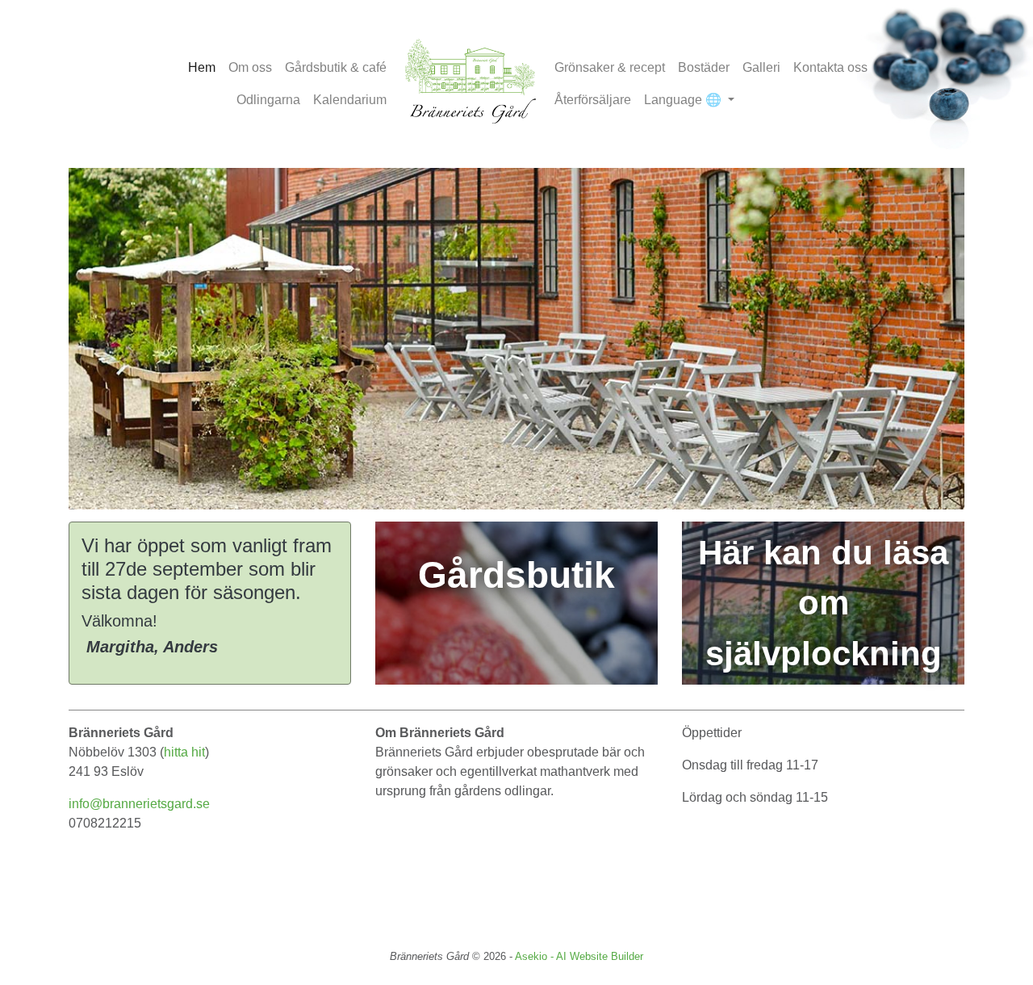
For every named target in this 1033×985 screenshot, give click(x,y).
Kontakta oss (830, 67)
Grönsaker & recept (609, 67)
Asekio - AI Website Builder (579, 956)
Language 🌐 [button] (684, 100)
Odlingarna (268, 100)
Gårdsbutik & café (336, 67)
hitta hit (184, 752)
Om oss (250, 67)
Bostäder (704, 67)
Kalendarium (350, 100)
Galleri (761, 67)
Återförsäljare (592, 100)
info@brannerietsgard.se (139, 804)
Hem (201, 67)
